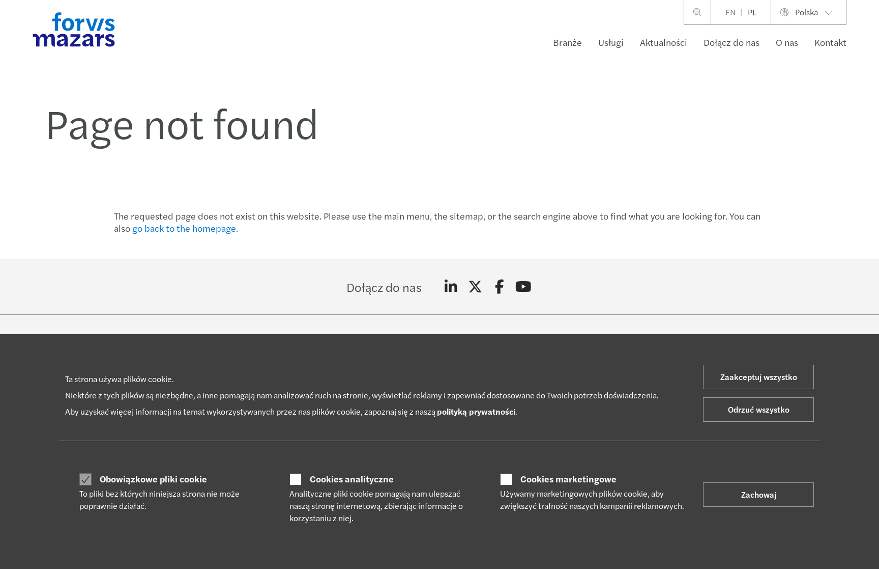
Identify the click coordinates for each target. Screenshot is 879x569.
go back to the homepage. (185, 228)
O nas (787, 42)
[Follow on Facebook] (499, 287)
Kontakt (830, 42)
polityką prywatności (476, 411)
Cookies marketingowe (568, 478)
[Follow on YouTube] (524, 287)
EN (730, 12)
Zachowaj (758, 494)
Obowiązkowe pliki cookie (153, 478)
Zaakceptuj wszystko (758, 377)
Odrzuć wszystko (758, 409)
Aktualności (663, 42)
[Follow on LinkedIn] (451, 287)
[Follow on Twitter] (475, 287)
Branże (567, 42)
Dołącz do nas (731, 42)
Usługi (611, 42)
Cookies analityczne (352, 478)
